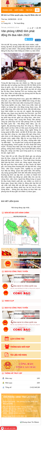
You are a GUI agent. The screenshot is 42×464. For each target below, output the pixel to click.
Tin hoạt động (19, 23)
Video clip (9, 301)
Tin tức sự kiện (33, 10)
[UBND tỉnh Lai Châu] (21, 263)
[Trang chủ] (21, 3)
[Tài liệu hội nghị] (21, 354)
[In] (37, 28)
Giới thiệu (18, 10)
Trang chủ (7, 10)
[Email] (40, 28)
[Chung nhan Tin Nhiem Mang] (29, 422)
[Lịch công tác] (21, 338)
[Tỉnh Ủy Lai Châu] (21, 253)
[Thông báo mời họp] (21, 346)
